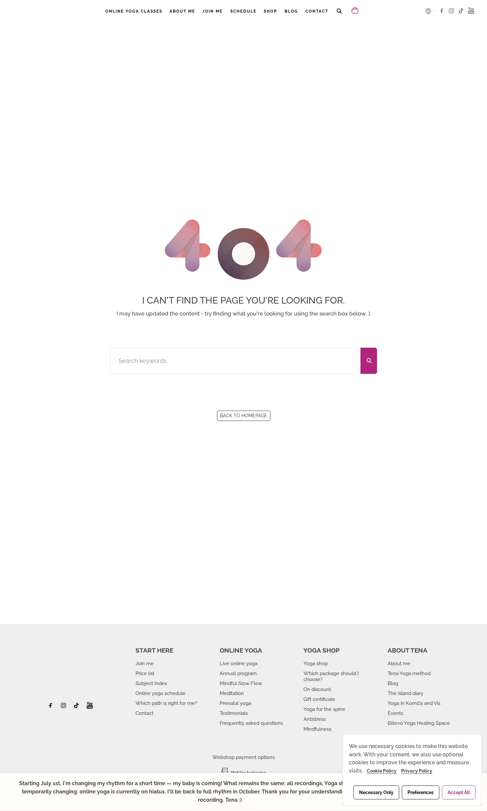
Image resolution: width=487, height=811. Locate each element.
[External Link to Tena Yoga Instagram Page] (64, 707)
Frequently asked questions (251, 723)
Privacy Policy (416, 771)
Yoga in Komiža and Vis (414, 703)
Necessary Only (376, 792)
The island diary (405, 693)
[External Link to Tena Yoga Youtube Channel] (90, 707)
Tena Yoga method (409, 673)
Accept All (459, 792)
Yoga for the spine (324, 709)
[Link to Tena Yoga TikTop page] (462, 13)
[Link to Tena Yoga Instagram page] (452, 13)
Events (395, 713)
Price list (144, 673)
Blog (393, 683)
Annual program (238, 673)
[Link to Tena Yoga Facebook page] (443, 13)
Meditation (232, 693)
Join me (144, 663)
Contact (144, 713)
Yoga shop (315, 663)
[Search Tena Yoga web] (339, 15)
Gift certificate (319, 699)
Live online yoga (238, 663)
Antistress (314, 719)
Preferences (420, 792)
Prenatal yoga (235, 703)
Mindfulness (317, 729)
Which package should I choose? (331, 676)
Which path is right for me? (166, 703)
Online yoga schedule (160, 693)
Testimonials (234, 713)
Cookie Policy (382, 771)
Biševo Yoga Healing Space (419, 723)
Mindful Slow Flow (241, 683)
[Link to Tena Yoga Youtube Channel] (471, 13)
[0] (355, 10)
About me (399, 663)
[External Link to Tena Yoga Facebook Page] (53, 707)
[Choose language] (428, 11)
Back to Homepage (243, 415)
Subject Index (151, 683)
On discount (317, 689)
